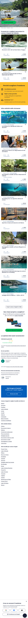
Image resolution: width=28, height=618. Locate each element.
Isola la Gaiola (4, 409)
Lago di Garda (4, 451)
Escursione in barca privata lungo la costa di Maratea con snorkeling (13, 271)
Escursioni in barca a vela (7, 437)
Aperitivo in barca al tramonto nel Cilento (13, 223)
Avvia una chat (14, 394)
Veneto (3, 477)
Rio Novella (4, 464)
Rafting (3, 430)
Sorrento (3, 405)
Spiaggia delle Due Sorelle (7, 462)
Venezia (3, 458)
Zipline (2, 426)
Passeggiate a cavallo (6, 441)
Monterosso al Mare (6, 479)
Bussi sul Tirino (4, 454)
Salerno (3, 415)
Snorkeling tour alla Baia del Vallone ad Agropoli (12, 126)
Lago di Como (4, 472)
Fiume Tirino (4, 449)
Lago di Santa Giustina (6, 468)
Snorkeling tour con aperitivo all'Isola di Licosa (12, 199)
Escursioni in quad (5, 439)
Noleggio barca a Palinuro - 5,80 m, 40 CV (13, 295)
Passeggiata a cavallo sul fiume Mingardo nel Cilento (14, 247)
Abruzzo (3, 460)
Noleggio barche (5, 435)
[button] (25, 616)
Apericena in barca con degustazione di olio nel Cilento (13, 151)
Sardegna (3, 456)
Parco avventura (5, 434)
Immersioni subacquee (6, 432)
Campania (3, 416)
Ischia (2, 411)
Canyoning (3, 443)
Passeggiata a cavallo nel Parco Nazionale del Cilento (14, 175)
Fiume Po (3, 470)
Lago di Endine (4, 483)
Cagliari (3, 475)
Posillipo (3, 407)
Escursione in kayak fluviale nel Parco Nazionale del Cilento (12, 74)
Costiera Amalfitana (6, 420)
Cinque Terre (4, 481)
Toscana (3, 473)
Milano (2, 453)
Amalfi (2, 413)
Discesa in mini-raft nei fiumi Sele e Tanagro (13, 50)
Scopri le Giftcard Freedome (14, 330)
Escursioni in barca (6, 428)
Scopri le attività (8, 22)
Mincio (2, 485)
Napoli (2, 403)
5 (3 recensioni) (7, 19)
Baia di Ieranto (4, 418)
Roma (2, 466)
